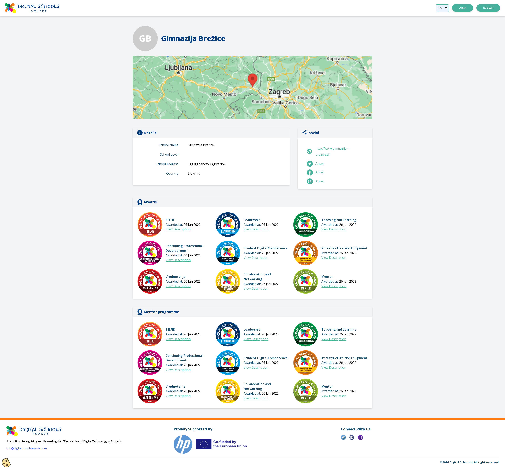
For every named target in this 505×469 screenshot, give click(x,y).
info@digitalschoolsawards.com (26, 448)
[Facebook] (353, 439)
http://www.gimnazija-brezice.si (331, 151)
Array (319, 163)
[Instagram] (362, 439)
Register (488, 7)
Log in (463, 7)
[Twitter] (345, 439)
